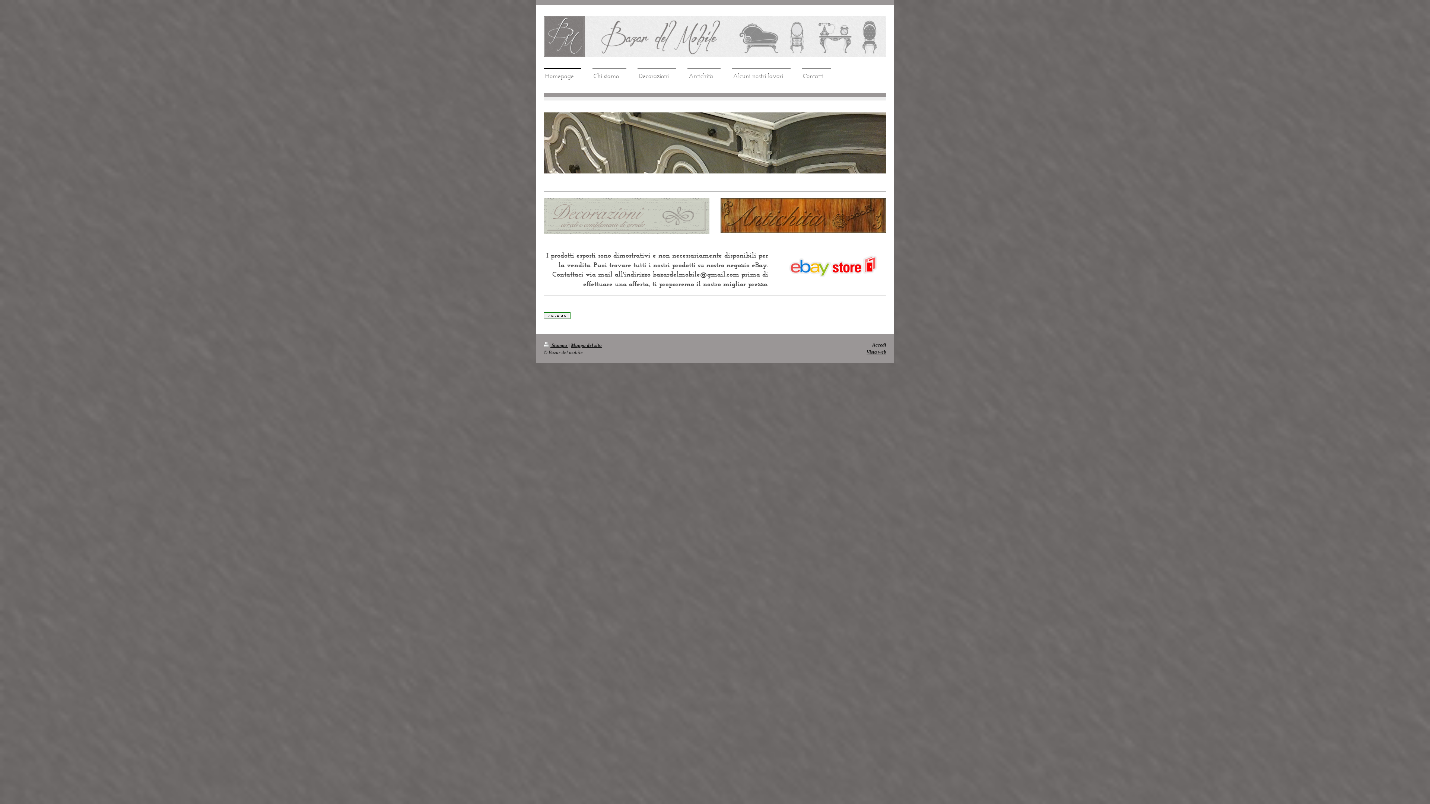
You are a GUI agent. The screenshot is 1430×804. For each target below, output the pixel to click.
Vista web (876, 352)
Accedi (879, 345)
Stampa (559, 345)
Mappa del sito (586, 345)
